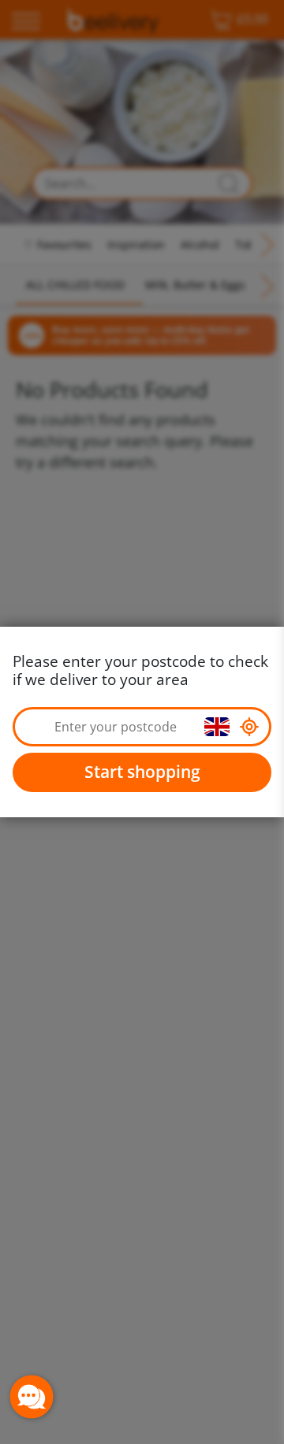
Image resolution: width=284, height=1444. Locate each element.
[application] (31, 1396)
